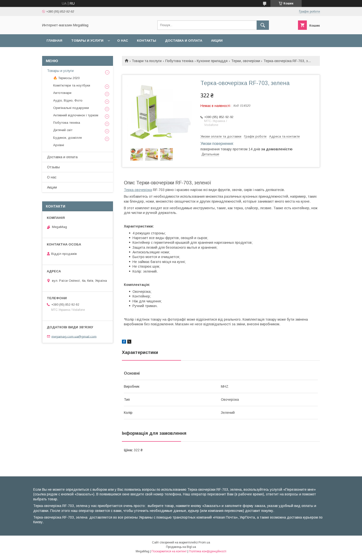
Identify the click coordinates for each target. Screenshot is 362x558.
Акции (217, 40)
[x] (129, 342)
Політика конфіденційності (207, 551)
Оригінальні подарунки (71, 108)
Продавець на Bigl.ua (181, 547)
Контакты (146, 40)
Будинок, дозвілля (67, 138)
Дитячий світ (62, 130)
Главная (54, 40)
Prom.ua (204, 542)
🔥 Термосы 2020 (66, 78)
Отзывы (53, 167)
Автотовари (62, 93)
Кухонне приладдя (212, 61)
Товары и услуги (87, 40)
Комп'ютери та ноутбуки (71, 85)
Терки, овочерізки (245, 61)
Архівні (58, 145)
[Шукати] (263, 25)
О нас (122, 40)
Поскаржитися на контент (169, 551)
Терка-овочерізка (138, 190)
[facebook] (124, 342)
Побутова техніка (179, 61)
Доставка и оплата (183, 40)
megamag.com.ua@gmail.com (74, 336)
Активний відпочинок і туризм (75, 115)
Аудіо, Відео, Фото (67, 100)
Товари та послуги (147, 61)
